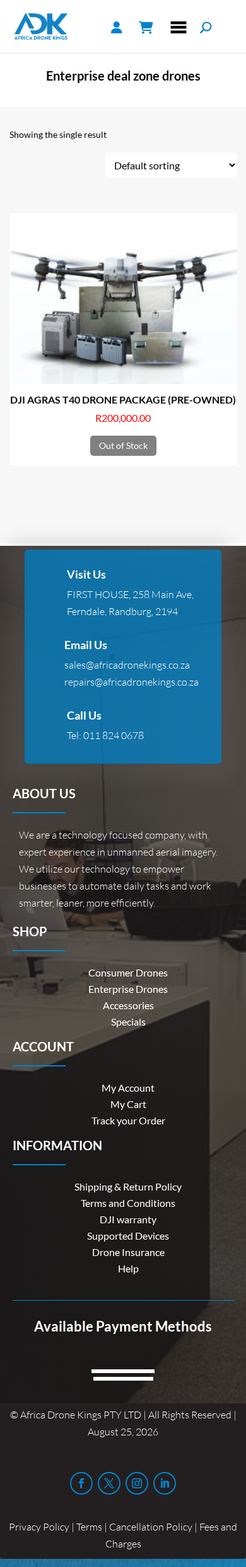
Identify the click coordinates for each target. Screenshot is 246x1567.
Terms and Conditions (128, 1203)
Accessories (128, 1005)
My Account (128, 1088)
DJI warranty (128, 1219)
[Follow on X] (109, 1483)
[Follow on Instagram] (137, 1483)
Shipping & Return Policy (128, 1186)
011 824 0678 (113, 735)
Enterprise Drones (128, 989)
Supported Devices (128, 1236)
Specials (128, 1021)
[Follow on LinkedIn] (164, 1483)
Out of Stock (123, 445)
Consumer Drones (128, 972)
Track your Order (128, 1120)
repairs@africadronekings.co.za (131, 682)
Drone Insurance (128, 1252)
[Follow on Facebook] (81, 1483)
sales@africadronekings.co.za (127, 665)
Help (128, 1268)
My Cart (128, 1104)
